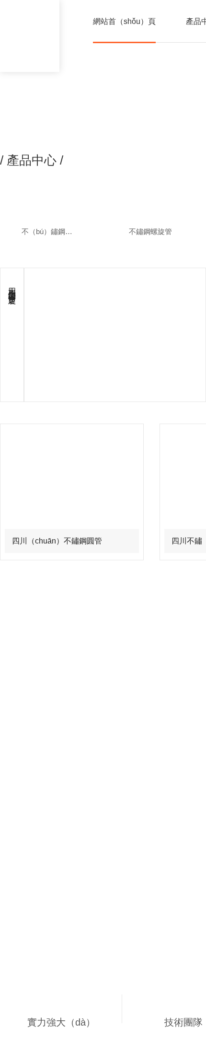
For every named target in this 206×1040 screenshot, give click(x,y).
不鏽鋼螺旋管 (150, 231)
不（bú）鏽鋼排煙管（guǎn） (54, 231)
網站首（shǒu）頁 (124, 21)
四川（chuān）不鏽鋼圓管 (57, 541)
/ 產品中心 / (31, 160)
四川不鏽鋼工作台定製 (12, 287)
